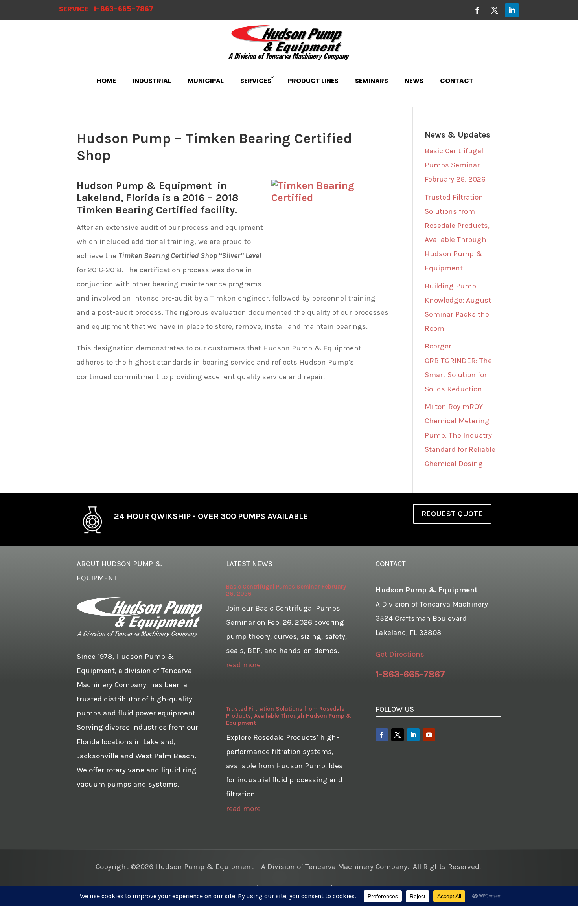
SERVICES (255, 80)
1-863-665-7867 (123, 9)
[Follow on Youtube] (429, 734)
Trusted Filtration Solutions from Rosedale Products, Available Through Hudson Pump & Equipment (289, 715)
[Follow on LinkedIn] (512, 10)
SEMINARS (371, 80)
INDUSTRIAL (152, 80)
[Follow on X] (495, 10)
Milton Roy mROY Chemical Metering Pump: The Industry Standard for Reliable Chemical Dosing (460, 435)
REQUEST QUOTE (452, 513)
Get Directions (400, 654)
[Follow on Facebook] (477, 10)
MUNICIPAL (206, 80)
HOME (106, 80)
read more (243, 664)
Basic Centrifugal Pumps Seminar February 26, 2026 (455, 165)
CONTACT (456, 80)
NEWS (414, 80)
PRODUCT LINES (313, 80)
